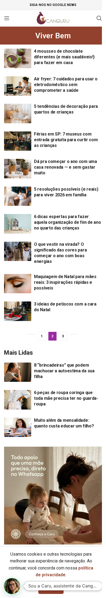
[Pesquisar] (99, 18)
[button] (12, 586)
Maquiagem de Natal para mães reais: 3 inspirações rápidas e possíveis (65, 282)
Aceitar (51, 588)
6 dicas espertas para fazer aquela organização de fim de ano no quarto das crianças (67, 222)
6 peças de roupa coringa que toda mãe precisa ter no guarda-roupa (66, 398)
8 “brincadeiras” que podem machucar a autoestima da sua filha (64, 371)
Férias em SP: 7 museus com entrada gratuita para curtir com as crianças (66, 139)
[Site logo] (53, 17)
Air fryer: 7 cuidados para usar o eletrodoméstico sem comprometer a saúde (66, 84)
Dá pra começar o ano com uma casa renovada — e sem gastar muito (65, 167)
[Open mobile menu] (6, 18)
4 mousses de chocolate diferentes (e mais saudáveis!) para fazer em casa (64, 57)
